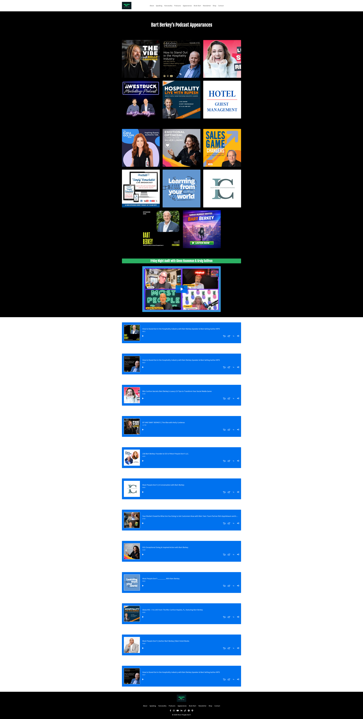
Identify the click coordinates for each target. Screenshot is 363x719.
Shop (214, 6)
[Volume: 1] (238, 335)
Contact (221, 6)
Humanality (168, 6)
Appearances (187, 6)
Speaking (159, 6)
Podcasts (177, 6)
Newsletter (207, 6)
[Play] (143, 335)
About (152, 6)
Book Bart (197, 6)
